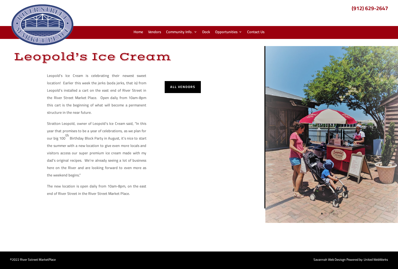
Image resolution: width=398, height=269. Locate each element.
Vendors (154, 32)
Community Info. (179, 32)
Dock (206, 32)
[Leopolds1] (331, 221)
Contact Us (255, 32)
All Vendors (182, 87)
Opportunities (226, 32)
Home (138, 32)
